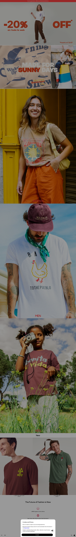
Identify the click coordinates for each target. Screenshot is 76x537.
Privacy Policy (26, 527)
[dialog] (38, 528)
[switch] (52, 530)
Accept (37, 534)
